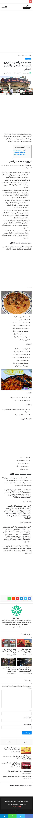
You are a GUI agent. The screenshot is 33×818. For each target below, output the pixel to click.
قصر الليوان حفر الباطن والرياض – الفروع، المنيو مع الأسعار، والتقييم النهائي (24, 669)
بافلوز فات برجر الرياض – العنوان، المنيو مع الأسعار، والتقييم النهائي (25, 650)
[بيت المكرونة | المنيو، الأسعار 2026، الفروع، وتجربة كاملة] (26, 750)
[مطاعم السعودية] (27, 7)
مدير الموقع (26, 73)
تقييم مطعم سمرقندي (19, 154)
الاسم (30, 710)
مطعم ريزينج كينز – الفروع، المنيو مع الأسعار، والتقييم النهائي (8, 650)
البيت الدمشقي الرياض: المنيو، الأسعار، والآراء (19, 771)
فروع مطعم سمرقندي (19, 150)
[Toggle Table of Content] (27, 147)
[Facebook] (17, 811)
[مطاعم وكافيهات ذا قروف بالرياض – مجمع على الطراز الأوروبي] (8, 662)
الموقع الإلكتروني (27, 724)
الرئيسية (27, 55)
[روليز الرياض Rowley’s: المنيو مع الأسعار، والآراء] (26, 765)
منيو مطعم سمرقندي (19, 152)
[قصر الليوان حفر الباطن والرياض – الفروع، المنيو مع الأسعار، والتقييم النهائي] (24, 662)
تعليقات (8, 742)
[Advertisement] (16, 33)
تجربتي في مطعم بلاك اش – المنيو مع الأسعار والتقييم (17, 776)
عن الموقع (23, 804)
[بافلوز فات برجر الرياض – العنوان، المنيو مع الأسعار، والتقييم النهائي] (24, 643)
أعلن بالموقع (15, 806)
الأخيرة (25, 742)
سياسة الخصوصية (13, 804)
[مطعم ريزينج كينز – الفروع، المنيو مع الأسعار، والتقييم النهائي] (8, 643)
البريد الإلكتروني (28, 717)
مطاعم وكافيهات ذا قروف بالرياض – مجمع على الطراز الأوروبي (9, 669)
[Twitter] (15, 811)
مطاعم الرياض (20, 55)
